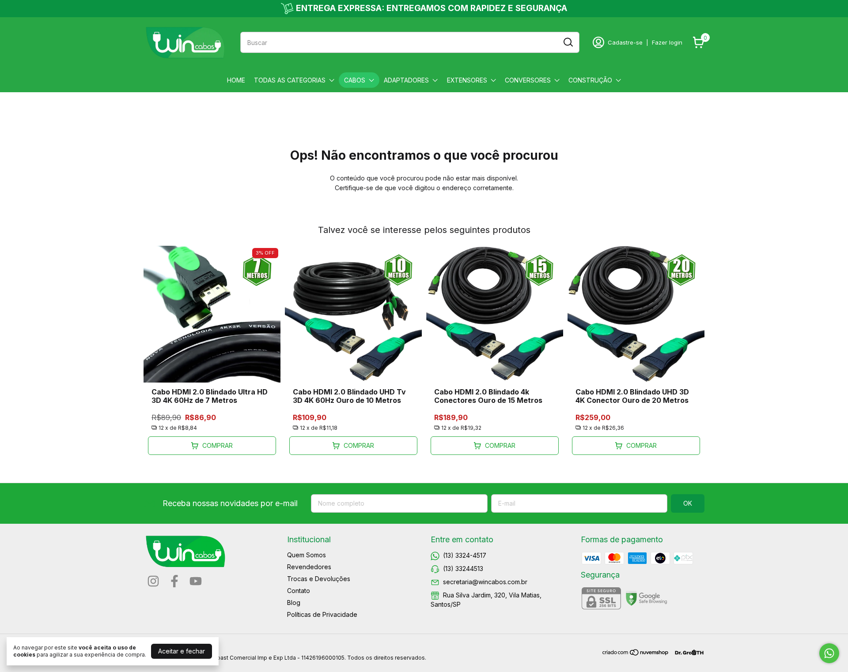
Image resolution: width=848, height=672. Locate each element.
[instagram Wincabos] (153, 581)
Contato (298, 590)
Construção (590, 80)
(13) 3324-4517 (464, 555)
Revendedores (309, 567)
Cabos (354, 80)
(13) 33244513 (463, 568)
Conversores (528, 80)
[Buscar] (567, 42)
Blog (293, 602)
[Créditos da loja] (687, 652)
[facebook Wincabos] (174, 581)
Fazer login (667, 42)
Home (236, 80)
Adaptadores (406, 80)
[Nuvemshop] (636, 653)
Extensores (467, 80)
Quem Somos (306, 555)
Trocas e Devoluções (318, 578)
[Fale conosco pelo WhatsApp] (829, 653)
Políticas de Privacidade (322, 614)
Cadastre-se (625, 42)
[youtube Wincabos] (195, 581)
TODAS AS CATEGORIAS (290, 80)
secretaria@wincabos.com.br (485, 582)
